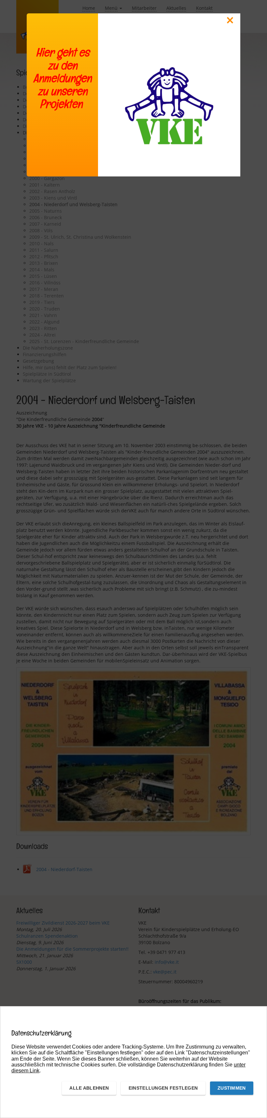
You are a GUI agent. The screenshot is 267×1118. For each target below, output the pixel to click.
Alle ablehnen (89, 1088)
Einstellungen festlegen (163, 1088)
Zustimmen (232, 1088)
